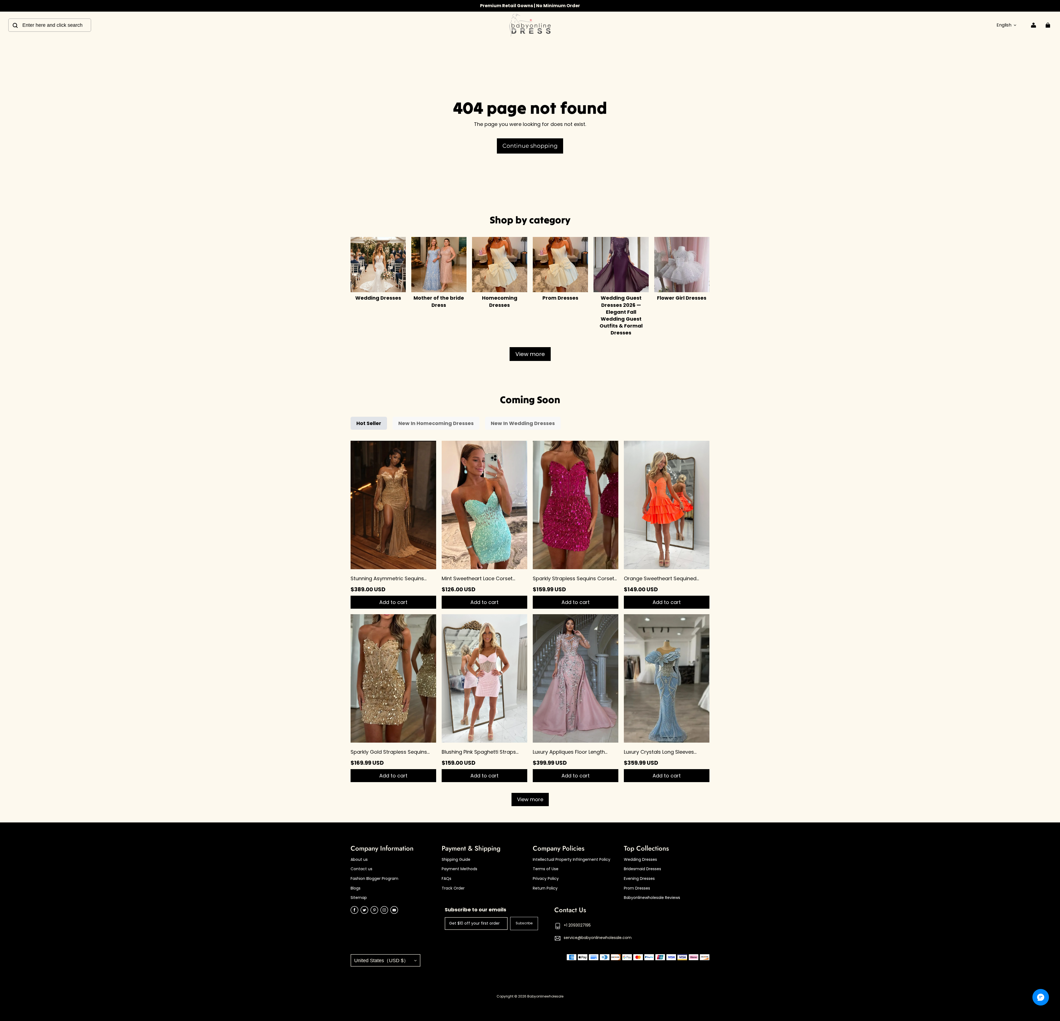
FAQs (446, 878)
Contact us (361, 869)
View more (530, 354)
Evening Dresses (639, 878)
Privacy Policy (546, 878)
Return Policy (545, 888)
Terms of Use (545, 869)
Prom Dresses (637, 888)
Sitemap (359, 897)
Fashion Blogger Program (374, 878)
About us (359, 859)
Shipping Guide (456, 859)
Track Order (453, 888)
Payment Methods (459, 869)
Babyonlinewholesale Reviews (652, 897)
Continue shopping (530, 145)
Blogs (356, 888)
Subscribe (524, 923)
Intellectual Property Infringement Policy (571, 859)
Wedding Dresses (640, 859)
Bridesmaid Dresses (642, 869)
